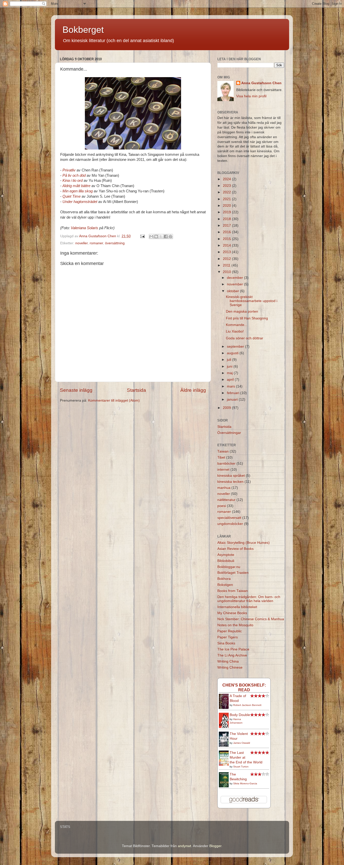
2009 (227, 408)
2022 (227, 192)
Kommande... (236, 325)
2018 (227, 219)
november (235, 284)
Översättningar (229, 433)
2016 (227, 232)
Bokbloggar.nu (228, 567)
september (236, 346)
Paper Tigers (227, 637)
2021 (227, 199)
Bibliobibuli (225, 561)
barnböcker (226, 463)
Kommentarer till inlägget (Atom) (114, 400)
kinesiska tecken (230, 482)
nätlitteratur (226, 500)
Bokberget (83, 29)
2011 (227, 265)
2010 (227, 272)
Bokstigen (225, 585)
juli (229, 360)
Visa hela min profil (251, 96)
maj (230, 373)
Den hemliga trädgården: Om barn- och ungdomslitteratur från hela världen (248, 599)
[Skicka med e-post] (151, 236)
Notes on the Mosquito (235, 625)
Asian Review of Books (235, 549)
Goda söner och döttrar (244, 338)
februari (233, 393)
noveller (81, 243)
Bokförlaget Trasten (233, 573)
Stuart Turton (241, 766)
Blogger (215, 846)
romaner (96, 243)
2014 (227, 245)
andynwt (184, 846)
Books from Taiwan (232, 591)
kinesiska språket (231, 476)
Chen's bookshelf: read (244, 687)
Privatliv (69, 170)
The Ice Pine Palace (233, 649)
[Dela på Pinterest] (170, 236)
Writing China (228, 661)
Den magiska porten (242, 311)
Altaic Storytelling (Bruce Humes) (243, 543)
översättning (115, 243)
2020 (227, 205)
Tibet (221, 457)
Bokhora (224, 579)
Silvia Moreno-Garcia (245, 783)
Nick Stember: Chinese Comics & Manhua (250, 619)
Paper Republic (229, 631)
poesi (221, 506)
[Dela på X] (160, 236)
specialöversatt (229, 518)
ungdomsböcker (230, 524)
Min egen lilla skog (77, 191)
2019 (227, 212)
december (235, 278)
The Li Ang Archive (232, 655)
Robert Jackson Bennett (247, 705)
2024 (227, 179)
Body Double (240, 715)
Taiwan (223, 451)
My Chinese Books (232, 613)
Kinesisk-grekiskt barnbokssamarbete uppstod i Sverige (251, 301)
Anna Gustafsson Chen (261, 83)
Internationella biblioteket (237, 607)
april (231, 379)
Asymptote (225, 555)
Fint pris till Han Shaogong (247, 318)
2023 (227, 186)
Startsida (136, 390)
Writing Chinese (230, 667)
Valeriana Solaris (84, 228)
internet (223, 469)
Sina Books (226, 643)
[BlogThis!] (156, 236)
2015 (227, 239)
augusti (233, 353)
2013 (227, 252)
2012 (227, 259)
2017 (227, 225)
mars (231, 386)
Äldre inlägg (193, 390)
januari (233, 399)
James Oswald (241, 742)
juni (230, 366)
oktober (233, 291)
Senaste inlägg (76, 390)
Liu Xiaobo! (235, 331)
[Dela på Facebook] (165, 236)
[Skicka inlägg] (142, 236)
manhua (223, 488)
